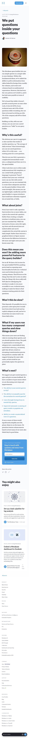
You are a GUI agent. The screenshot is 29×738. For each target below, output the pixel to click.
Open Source (5, 606)
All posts (5, 10)
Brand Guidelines (6, 674)
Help (3, 683)
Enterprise (4, 629)
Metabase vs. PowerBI (7, 723)
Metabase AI (5, 638)
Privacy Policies (5, 666)
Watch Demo (5, 584)
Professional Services (7, 685)
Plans (3, 603)
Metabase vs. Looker (6, 718)
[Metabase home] (3, 3)
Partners (4, 706)
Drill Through (5, 643)
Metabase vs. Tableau (7, 715)
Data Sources (5, 587)
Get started (19, 3)
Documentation (5, 680)
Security (4, 589)
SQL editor (4, 650)
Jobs (6, 664)
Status (3, 688)
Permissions (4, 652)
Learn (3, 701)
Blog (3, 699)
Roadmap (4, 594)
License (3, 671)
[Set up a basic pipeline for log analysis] (14, 507)
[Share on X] (3, 472)
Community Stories (6, 704)
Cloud (3, 592)
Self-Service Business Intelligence (10, 615)
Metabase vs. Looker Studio (8, 720)
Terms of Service (6, 669)
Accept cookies (25, 734)
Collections (4, 645)
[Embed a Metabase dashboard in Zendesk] (14, 549)
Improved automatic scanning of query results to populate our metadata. (15, 408)
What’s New (5, 597)
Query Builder (5, 640)
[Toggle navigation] (26, 3)
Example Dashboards (6, 709)
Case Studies (5, 697)
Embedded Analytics (6, 617)
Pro (2, 626)
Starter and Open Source (7, 624)
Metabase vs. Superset (7, 725)
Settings (22, 734)
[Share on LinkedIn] (6, 472)
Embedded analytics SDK (7, 655)
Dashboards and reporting (8, 647)
